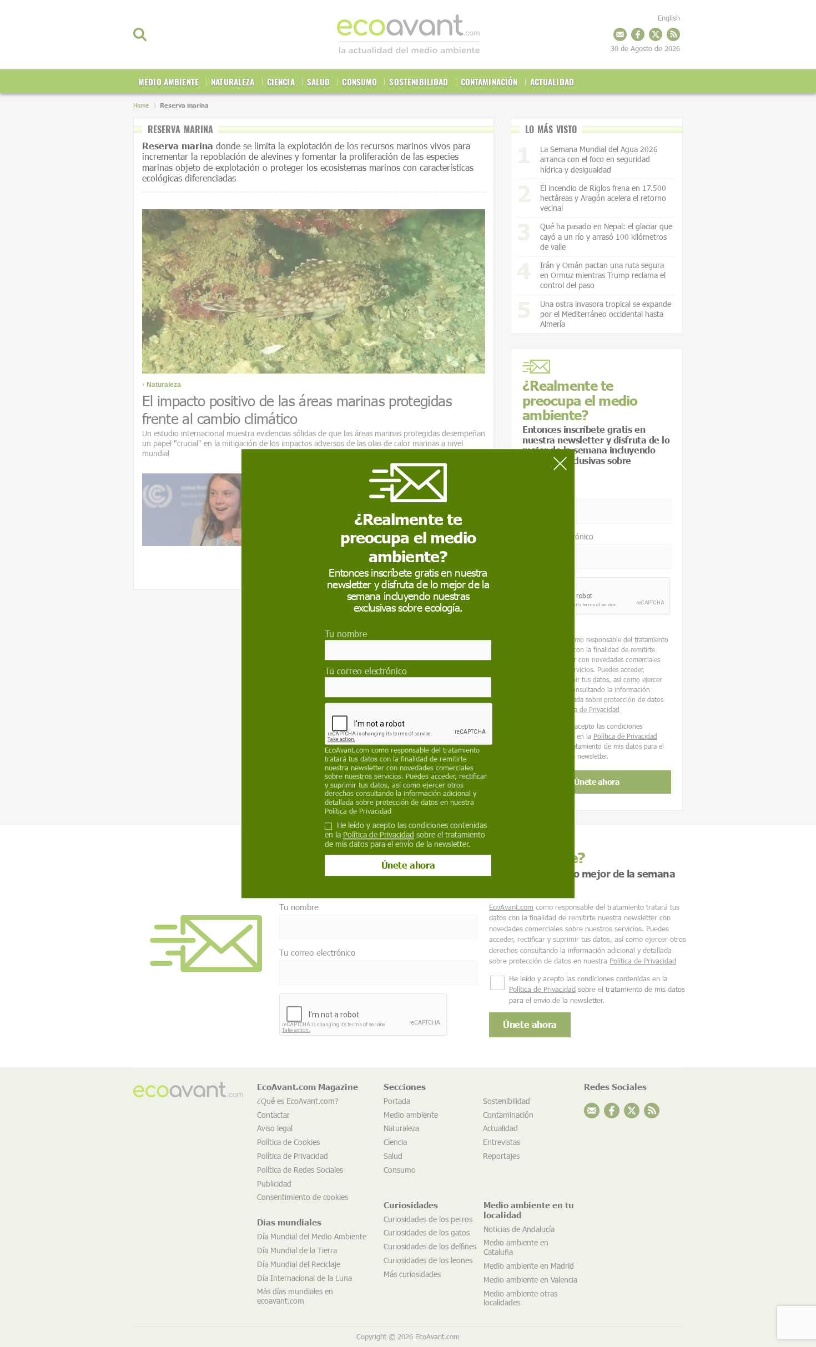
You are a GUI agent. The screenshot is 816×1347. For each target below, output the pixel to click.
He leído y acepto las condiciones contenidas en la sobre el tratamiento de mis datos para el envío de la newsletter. (406, 835)
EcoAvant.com (347, 750)
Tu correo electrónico (366, 670)
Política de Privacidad (358, 810)
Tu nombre (346, 633)
